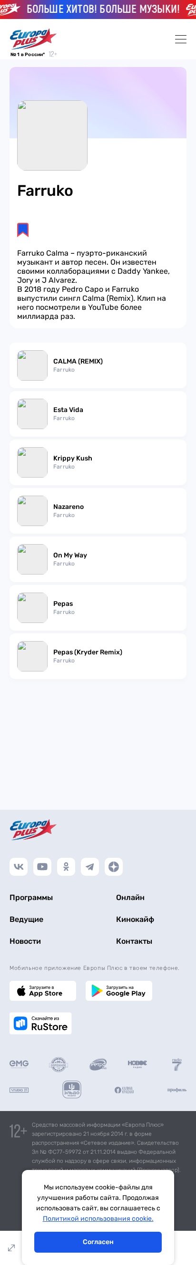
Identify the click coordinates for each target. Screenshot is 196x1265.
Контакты (134, 941)
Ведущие (26, 919)
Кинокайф (135, 919)
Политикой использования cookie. (98, 1219)
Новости (25, 941)
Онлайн (130, 897)
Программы (31, 897)
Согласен (98, 1242)
